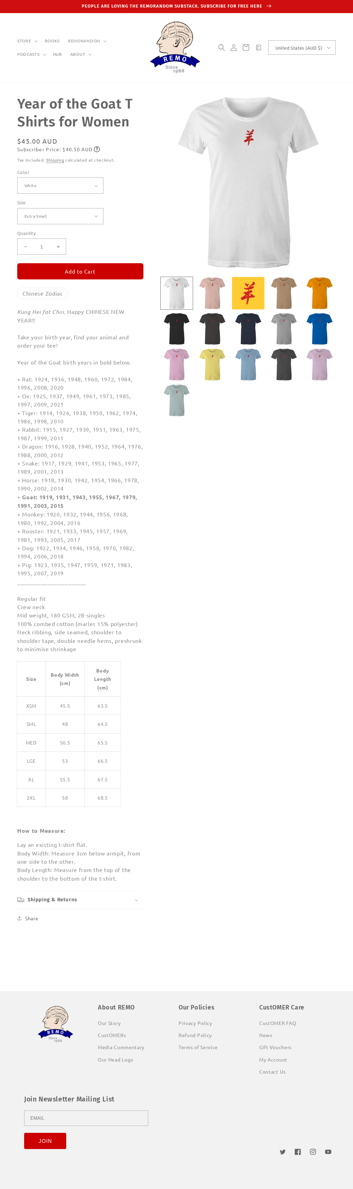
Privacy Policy (195, 1023)
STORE (24, 40)
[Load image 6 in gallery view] (177, 329)
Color (23, 172)
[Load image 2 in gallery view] (212, 293)
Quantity (26, 233)
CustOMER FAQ (277, 1023)
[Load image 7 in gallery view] (212, 329)
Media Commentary (121, 1047)
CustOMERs (112, 1035)
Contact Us (272, 1071)
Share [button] (32, 918)
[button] (27, 41)
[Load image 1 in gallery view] (177, 293)
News (265, 1035)
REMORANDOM (84, 40)
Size (21, 202)
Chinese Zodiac (42, 293)
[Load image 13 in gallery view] (248, 364)
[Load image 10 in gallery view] (319, 329)
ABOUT (77, 54)
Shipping (55, 160)
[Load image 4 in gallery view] (284, 293)
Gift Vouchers (275, 1047)
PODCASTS (28, 54)
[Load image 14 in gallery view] (284, 364)
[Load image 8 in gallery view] (248, 329)
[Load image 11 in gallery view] (177, 364)
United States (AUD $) (298, 48)
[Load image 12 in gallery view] (212, 364)
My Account (273, 1059)
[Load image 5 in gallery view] (319, 293)
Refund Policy (195, 1035)
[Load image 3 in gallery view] (248, 293)
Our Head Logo (115, 1059)
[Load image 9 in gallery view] (284, 329)
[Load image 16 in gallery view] (177, 400)
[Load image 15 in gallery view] (319, 364)
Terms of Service (198, 1047)
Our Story (109, 1023)
